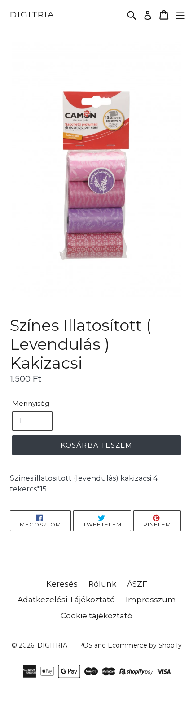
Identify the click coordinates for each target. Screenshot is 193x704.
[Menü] (180, 15)
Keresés (62, 583)
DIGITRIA (32, 15)
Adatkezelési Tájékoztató (66, 599)
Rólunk (102, 583)
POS (85, 645)
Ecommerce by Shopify (145, 645)
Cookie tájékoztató (96, 615)
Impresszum (151, 599)
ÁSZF (137, 583)
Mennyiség (30, 403)
